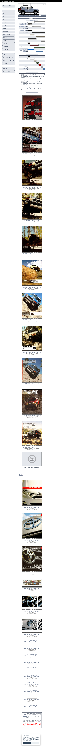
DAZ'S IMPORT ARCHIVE (7, 1)
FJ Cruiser (31, 16)
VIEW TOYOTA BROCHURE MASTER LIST (32, 92)
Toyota (25, 16)
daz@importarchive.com (26, 726)
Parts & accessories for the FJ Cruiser (27, 88)
